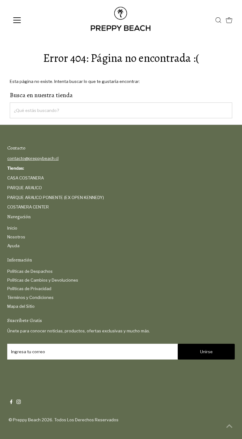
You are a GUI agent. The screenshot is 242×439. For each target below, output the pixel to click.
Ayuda (13, 245)
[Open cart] (229, 20)
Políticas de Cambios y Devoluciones (42, 280)
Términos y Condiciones (30, 297)
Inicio (12, 228)
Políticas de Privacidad (29, 288)
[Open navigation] (35, 20)
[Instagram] (18, 402)
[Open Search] (218, 20)
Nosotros (16, 236)
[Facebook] (11, 402)
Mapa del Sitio (21, 306)
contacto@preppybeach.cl (33, 158)
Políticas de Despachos (30, 271)
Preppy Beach (27, 419)
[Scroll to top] (229, 426)
